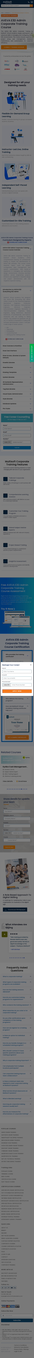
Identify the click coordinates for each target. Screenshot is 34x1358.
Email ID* (4, 675)
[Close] (31, 665)
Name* (4, 668)
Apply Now (17, 691)
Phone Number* (6, 681)
